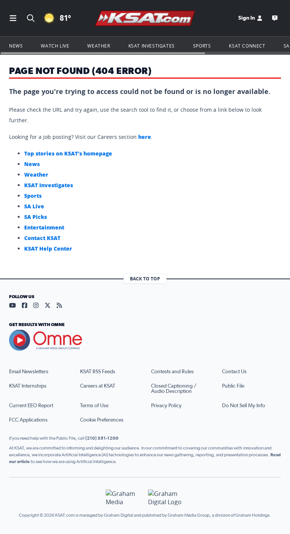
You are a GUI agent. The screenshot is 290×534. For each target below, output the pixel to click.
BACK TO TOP (145, 278)
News (16, 46)
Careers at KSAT (97, 386)
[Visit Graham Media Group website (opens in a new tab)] (124, 497)
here (144, 136)
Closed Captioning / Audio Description (173, 388)
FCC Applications (28, 420)
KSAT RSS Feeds (97, 371)
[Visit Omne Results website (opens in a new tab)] (145, 340)
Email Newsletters (28, 371)
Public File (233, 386)
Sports (202, 46)
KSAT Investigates (151, 46)
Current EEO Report (31, 405)
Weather (98, 46)
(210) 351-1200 (102, 438)
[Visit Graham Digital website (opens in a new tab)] (166, 497)
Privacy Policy (166, 405)
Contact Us (234, 371)
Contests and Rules (172, 371)
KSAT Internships (27, 386)
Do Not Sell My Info (243, 405)
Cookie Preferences (101, 420)
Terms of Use (94, 405)
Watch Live (55, 46)
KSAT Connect (247, 46)
